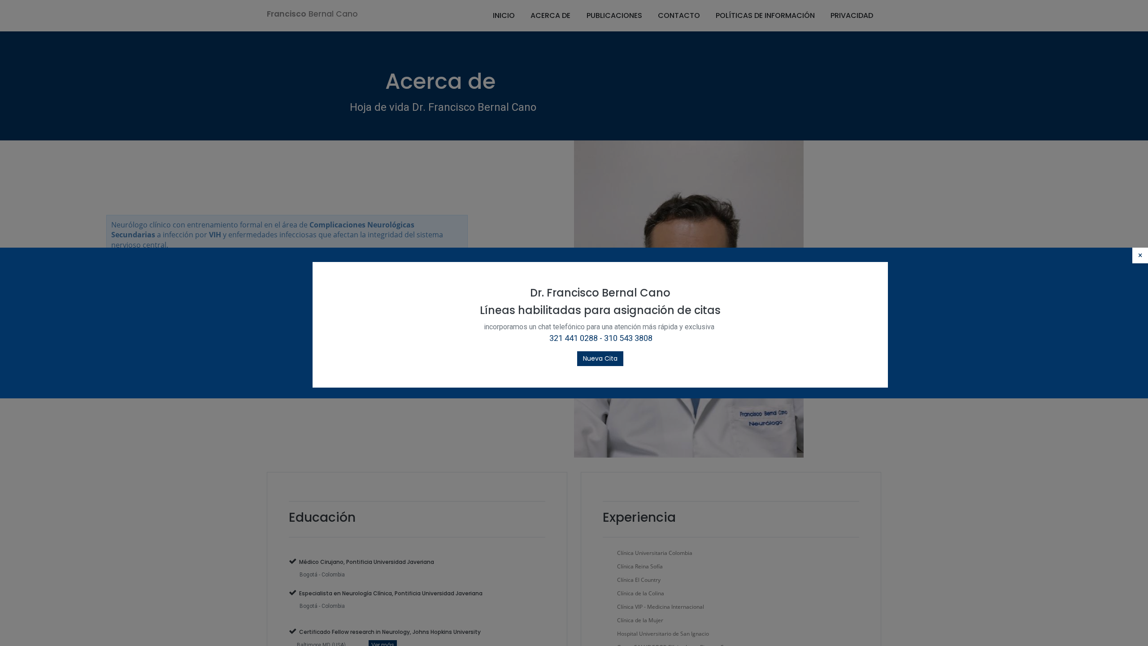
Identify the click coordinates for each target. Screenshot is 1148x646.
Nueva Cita (600, 358)
